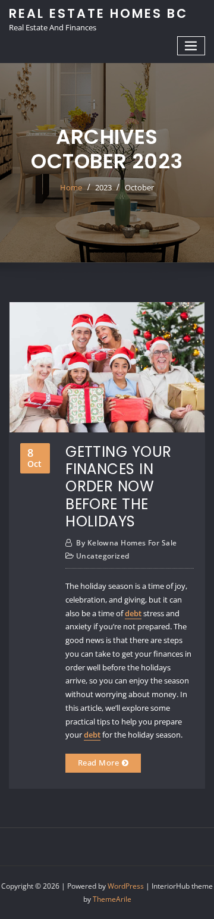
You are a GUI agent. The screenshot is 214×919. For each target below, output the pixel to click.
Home (71, 187)
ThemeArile (112, 899)
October (139, 187)
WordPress (126, 886)
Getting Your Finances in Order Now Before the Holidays (118, 486)
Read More (98, 762)
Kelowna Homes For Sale (126, 543)
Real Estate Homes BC (98, 13)
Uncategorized (103, 556)
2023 (103, 187)
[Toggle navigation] (191, 46)
